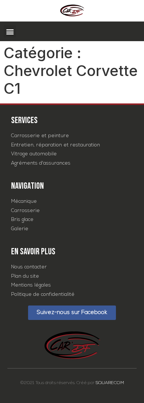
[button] (10, 31)
